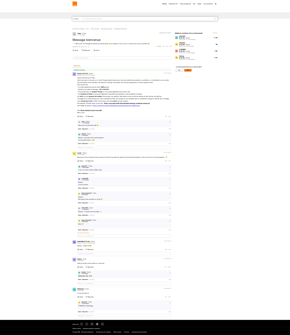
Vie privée (126, 332)
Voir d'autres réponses (83, 233)
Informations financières (87, 332)
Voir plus (215, 33)
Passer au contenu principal (8, 1)
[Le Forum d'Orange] (74, 4)
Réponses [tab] (77, 65)
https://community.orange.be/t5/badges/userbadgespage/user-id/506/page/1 (116, 105)
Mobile (164, 4)
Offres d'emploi (118, 332)
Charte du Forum (76, 328)
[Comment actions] (170, 73)
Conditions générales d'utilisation (91, 328)
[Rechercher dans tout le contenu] (215, 18)
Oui (188, 70)
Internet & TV (173, 4)
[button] (79, 129)
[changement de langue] (216, 3)
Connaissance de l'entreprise (103, 332)
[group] (158, 46)
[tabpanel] (121, 193)
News (199, 4)
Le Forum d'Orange (78, 28)
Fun (194, 4)
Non (179, 70)
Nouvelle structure (106, 28)
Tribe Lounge (95, 28)
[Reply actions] (170, 122)
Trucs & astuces (185, 4)
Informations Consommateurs (139, 332)
